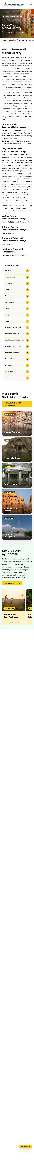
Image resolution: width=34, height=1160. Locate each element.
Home (4, 40)
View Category (15, 622)
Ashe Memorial (11, 484)
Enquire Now (25, 1146)
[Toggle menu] (31, 4)
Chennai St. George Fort (9, 535)
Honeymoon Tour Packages (11, 615)
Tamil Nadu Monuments (13, 17)
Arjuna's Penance (12, 432)
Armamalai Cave (12, 458)
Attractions (12, 40)
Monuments (23, 40)
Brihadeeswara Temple (11, 509)
